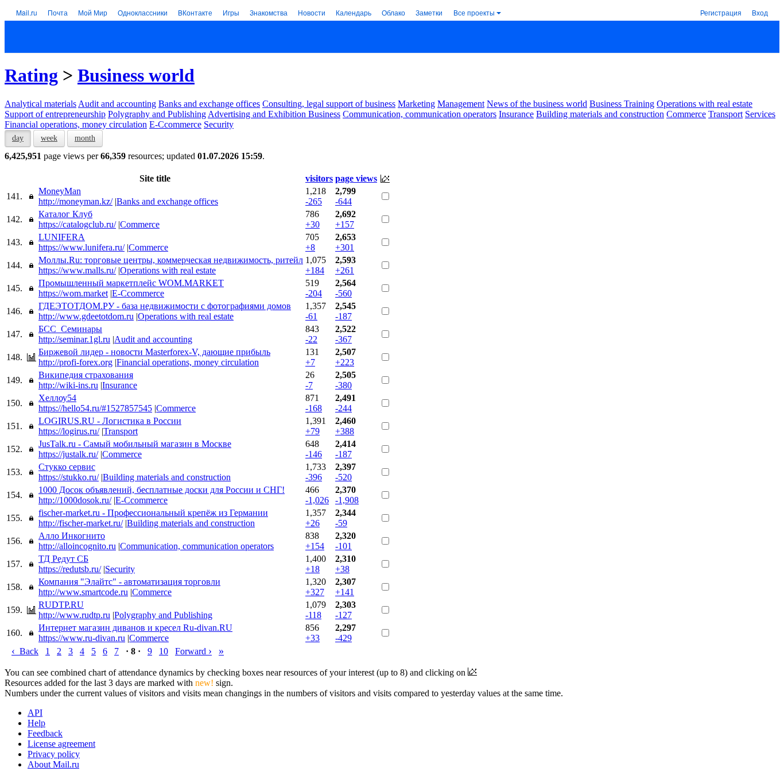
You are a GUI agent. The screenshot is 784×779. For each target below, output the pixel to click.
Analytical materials (40, 104)
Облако (393, 12)
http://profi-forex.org (75, 362)
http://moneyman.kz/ (75, 201)
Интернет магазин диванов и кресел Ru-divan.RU (135, 628)
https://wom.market (73, 293)
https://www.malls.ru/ (77, 270)
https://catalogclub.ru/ (77, 224)
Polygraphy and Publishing (157, 114)
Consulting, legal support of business (328, 104)
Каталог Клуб (65, 214)
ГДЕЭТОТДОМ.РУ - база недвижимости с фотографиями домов (164, 306)
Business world (136, 75)
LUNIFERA (61, 237)
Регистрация (721, 12)
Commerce (686, 114)
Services (760, 114)
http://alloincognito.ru (77, 546)
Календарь (353, 12)
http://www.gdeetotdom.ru (86, 316)
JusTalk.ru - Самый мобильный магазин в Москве (134, 444)
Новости (311, 12)
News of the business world (537, 104)
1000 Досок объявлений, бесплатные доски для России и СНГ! (161, 490)
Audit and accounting (117, 104)
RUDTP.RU (61, 605)
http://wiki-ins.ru (68, 385)
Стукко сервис (66, 467)
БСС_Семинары (70, 329)
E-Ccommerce (175, 124)
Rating (31, 75)
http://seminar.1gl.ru (74, 339)
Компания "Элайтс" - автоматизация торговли (129, 582)
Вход (760, 12)
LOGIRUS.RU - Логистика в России (109, 421)
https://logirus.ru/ (68, 431)
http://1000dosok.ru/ (74, 500)
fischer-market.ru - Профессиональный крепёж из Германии (153, 513)
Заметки (429, 12)
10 (163, 651)
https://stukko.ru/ (68, 477)
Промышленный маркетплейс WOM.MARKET (131, 283)
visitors (319, 178)
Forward (193, 651)
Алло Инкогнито (71, 536)
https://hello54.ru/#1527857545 (95, 408)
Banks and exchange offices (209, 104)
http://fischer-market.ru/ (80, 523)
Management (460, 104)
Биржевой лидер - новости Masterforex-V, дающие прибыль (154, 352)
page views (356, 178)
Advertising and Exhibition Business (274, 114)
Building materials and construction (600, 114)
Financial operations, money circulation (76, 124)
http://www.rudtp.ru (74, 615)
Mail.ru (26, 12)
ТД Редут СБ (63, 559)
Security (219, 124)
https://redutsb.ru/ (69, 569)
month (85, 138)
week (49, 138)
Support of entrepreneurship (55, 114)
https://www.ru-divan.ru (81, 638)
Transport (725, 114)
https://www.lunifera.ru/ (81, 247)
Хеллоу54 (57, 398)
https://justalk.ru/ (68, 454)
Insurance (516, 114)
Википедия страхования (85, 375)
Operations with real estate (704, 104)
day (18, 138)
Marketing (416, 104)
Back (24, 651)
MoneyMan (59, 191)
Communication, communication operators (419, 114)
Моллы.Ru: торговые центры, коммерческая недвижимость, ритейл (170, 260)
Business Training (621, 104)
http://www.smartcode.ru (83, 592)
